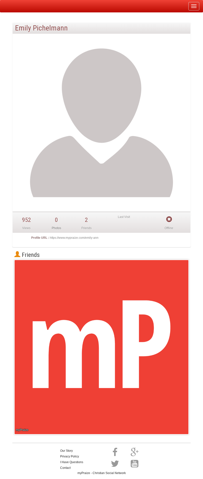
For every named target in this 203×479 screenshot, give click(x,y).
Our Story (66, 450)
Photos (56, 228)
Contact (65, 468)
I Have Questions (71, 462)
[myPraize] (15, 6)
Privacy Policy (69, 456)
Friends (30, 254)
